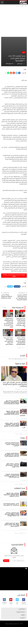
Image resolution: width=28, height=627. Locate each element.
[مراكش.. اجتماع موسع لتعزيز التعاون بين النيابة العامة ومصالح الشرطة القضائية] (20, 332)
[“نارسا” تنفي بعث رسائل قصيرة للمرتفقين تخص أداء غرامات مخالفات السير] (8, 332)
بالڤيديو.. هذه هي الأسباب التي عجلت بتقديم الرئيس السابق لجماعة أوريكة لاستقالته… (15, 384)
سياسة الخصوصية (21, 612)
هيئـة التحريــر (22, 609)
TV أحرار (24, 367)
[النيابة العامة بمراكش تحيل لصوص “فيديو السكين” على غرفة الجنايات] (23, 443)
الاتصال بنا (22, 618)
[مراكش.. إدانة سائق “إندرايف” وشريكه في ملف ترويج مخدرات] (23, 464)
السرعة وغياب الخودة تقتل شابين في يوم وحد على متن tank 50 (11, 475)
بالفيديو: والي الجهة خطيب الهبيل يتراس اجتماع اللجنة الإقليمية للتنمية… (14, 413)
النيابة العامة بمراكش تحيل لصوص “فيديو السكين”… (12, 444)
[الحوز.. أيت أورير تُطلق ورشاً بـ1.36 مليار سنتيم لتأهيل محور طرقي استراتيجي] (23, 523)
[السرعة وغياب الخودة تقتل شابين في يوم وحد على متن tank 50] (23, 474)
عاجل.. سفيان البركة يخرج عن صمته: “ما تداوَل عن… (11, 504)
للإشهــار (23, 615)
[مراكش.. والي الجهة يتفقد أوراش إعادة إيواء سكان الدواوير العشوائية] (23, 493)
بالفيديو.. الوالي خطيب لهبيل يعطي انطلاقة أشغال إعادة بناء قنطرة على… (14, 425)
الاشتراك (6, 561)
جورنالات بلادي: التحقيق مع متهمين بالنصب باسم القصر (6, 296)
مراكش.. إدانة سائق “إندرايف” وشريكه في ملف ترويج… (12, 465)
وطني (24, 52)
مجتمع (23, 330)
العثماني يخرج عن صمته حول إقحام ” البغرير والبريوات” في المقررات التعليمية (21, 297)
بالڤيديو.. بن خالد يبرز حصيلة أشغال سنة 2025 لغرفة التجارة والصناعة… (11, 402)
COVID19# (22, 311)
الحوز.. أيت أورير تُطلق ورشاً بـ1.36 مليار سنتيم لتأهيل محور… (11, 524)
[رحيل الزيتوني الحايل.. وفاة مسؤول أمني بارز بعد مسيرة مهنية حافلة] (23, 512)
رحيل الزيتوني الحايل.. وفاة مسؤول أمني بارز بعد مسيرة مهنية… (12, 514)
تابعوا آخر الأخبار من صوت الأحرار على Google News (14, 275)
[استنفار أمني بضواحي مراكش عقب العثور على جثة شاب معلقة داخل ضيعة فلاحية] (23, 453)
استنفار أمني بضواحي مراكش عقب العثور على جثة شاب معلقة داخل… (11, 454)
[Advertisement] (14, 21)
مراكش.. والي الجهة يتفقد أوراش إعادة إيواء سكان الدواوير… (11, 494)
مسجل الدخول (18, 359)
